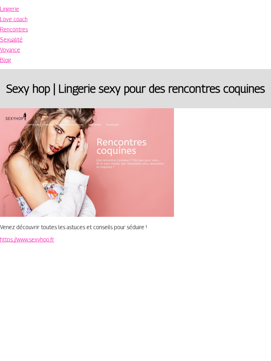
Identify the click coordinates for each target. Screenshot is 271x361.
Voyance (10, 50)
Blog (5, 60)
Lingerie (9, 9)
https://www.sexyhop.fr (27, 239)
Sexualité (11, 39)
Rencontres (14, 29)
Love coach (14, 19)
